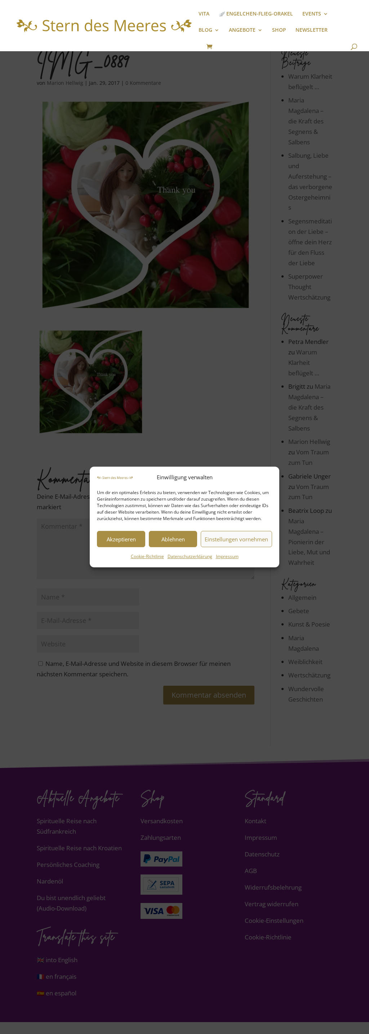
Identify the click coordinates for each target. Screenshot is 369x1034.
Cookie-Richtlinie (147, 557)
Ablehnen (173, 539)
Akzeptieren (121, 539)
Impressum (227, 557)
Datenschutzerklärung (190, 557)
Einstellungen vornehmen (236, 539)
